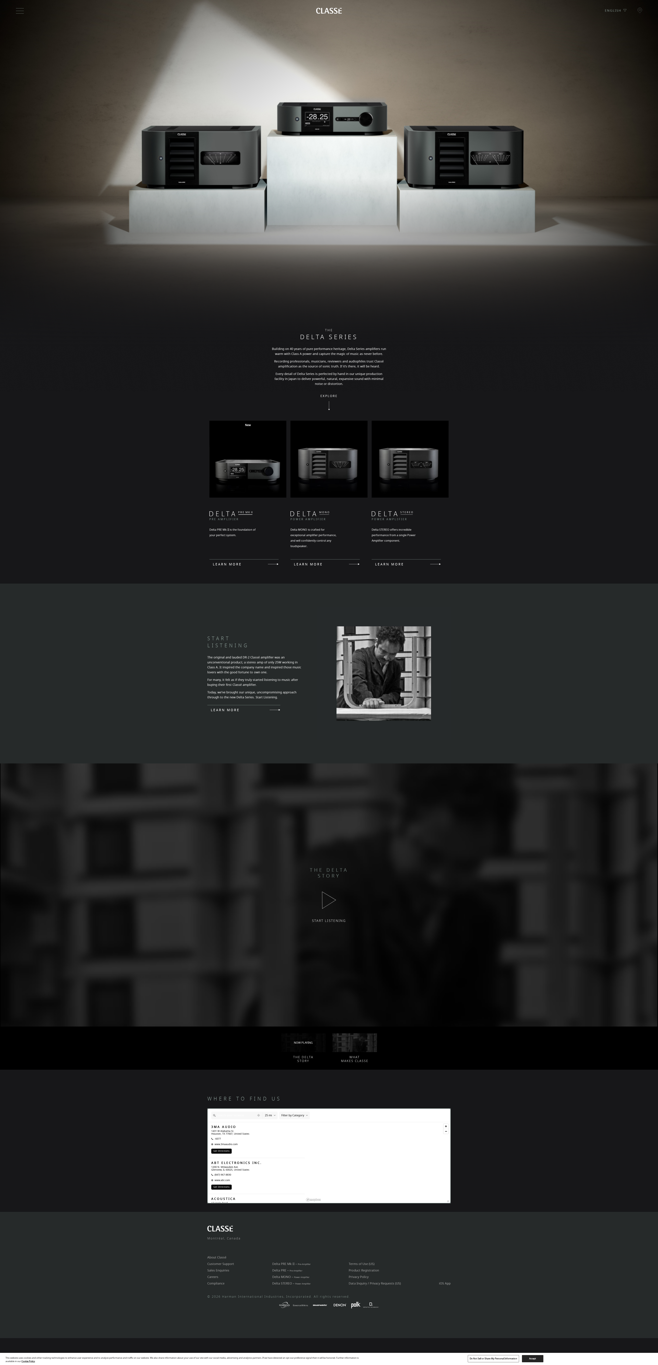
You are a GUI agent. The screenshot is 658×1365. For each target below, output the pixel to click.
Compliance (215, 1283)
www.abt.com (222, 1180)
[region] (377, 1166)
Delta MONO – (290, 1277)
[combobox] (233, 1115)
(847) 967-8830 (223, 1175)
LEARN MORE (227, 564)
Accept (532, 1358)
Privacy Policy (358, 1277)
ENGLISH (613, 10)
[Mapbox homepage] (313, 1200)
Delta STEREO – (291, 1283)
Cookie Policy (28, 1361)
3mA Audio (223, 1127)
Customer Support (220, 1264)
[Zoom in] (445, 1126)
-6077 (218, 1139)
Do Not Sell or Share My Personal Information (493, 1358)
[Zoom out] (445, 1131)
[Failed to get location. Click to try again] (259, 1115)
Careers (212, 1277)
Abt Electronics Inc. (236, 1163)
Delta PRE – (287, 1270)
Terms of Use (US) (361, 1264)
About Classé (216, 1257)
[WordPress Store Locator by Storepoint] (448, 1201)
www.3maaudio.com (226, 1144)
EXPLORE (329, 396)
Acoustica (223, 1198)
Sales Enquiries (218, 1270)
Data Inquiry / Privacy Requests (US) (375, 1283)
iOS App (445, 1283)
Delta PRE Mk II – (291, 1264)
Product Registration (364, 1270)
